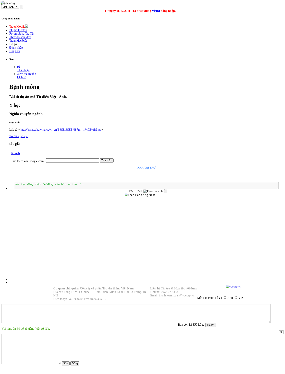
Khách (15, 153)
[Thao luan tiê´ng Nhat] (140, 195)
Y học (24, 136)
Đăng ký (14, 51)
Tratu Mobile (17, 26)
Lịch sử (21, 77)
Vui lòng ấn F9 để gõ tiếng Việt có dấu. (26, 328)
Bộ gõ (13, 44)
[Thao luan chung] (155, 191)
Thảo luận (23, 70)
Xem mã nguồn (26, 73)
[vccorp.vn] (233, 286)
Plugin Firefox (18, 30)
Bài (19, 66)
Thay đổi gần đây (20, 37)
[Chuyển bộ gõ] (3, 3)
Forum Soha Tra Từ (21, 33)
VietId (156, 10)
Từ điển (14, 136)
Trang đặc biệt (18, 40)
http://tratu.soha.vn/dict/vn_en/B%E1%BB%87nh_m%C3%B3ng (61, 129)
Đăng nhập (16, 47)
